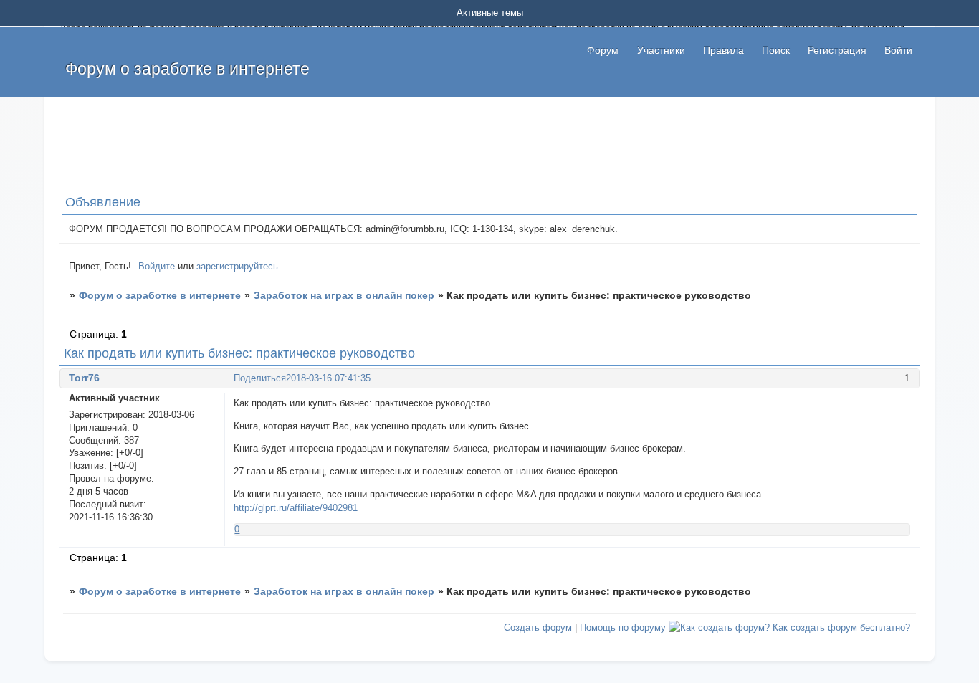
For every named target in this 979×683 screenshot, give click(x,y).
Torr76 (84, 377)
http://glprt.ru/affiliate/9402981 (296, 507)
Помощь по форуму (623, 627)
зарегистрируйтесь (237, 266)
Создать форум (538, 627)
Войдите (156, 266)
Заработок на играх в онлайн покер (344, 295)
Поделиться (260, 378)
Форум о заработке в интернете (160, 295)
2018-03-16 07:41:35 (328, 378)
